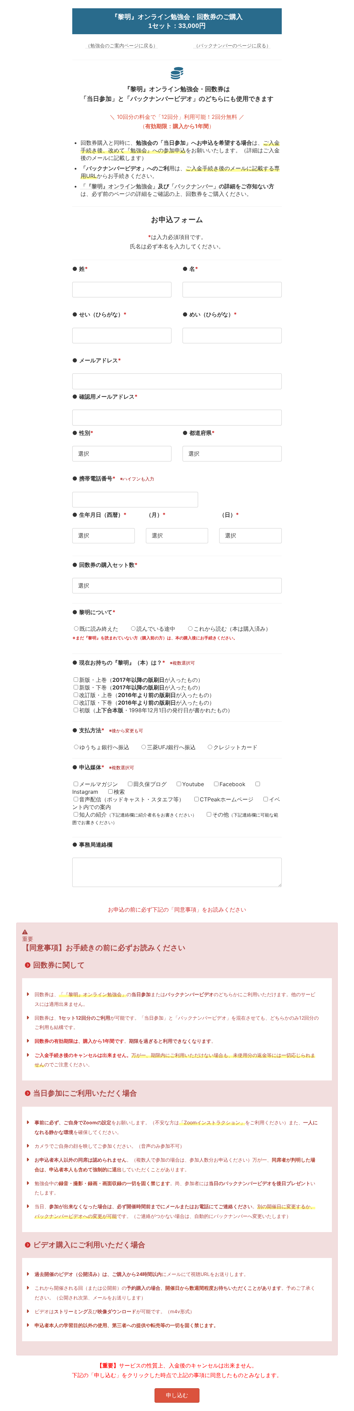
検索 (119, 791)
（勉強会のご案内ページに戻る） (121, 45)
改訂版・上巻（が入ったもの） (147, 695)
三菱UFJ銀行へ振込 (171, 747)
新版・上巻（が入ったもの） (141, 679)
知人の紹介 (138, 814)
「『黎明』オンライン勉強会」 (119, 186)
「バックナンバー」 (194, 186)
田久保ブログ (150, 784)
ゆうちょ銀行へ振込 (104, 747)
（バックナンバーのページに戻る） (232, 45)
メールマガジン (98, 784)
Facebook (232, 784)
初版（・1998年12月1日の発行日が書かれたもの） (156, 710)
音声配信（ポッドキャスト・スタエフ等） (131, 799)
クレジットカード (235, 747)
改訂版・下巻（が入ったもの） (147, 702)
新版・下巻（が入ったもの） (141, 687)
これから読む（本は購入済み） (232, 628)
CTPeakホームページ (226, 799)
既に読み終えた (99, 628)
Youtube (193, 784)
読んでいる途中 (156, 628)
